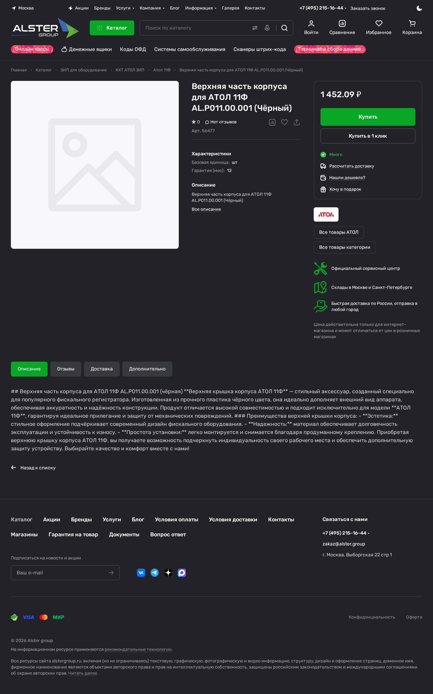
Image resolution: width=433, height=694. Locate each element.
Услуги (112, 519)
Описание (29, 369)
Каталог (21, 519)
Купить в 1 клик (368, 136)
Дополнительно (147, 369)
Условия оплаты (176, 519)
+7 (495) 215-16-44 (321, 8)
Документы (124, 534)
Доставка (102, 369)
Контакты (281, 519)
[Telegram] (155, 573)
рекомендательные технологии (138, 649)
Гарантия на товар (73, 534)
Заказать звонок (367, 8)
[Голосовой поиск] (268, 28)
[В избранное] (284, 122)
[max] (182, 573)
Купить (368, 117)
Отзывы (65, 369)
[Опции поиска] (253, 28)
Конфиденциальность (372, 617)
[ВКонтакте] (141, 573)
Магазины (24, 534)
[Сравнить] (272, 122)
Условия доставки (233, 519)
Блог (138, 519)
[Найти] (284, 28)
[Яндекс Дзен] (168, 573)
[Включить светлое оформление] (419, 8)
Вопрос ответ (168, 534)
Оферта (414, 617)
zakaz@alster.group (344, 544)
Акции (51, 519)
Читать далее (82, 673)
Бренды (81, 519)
